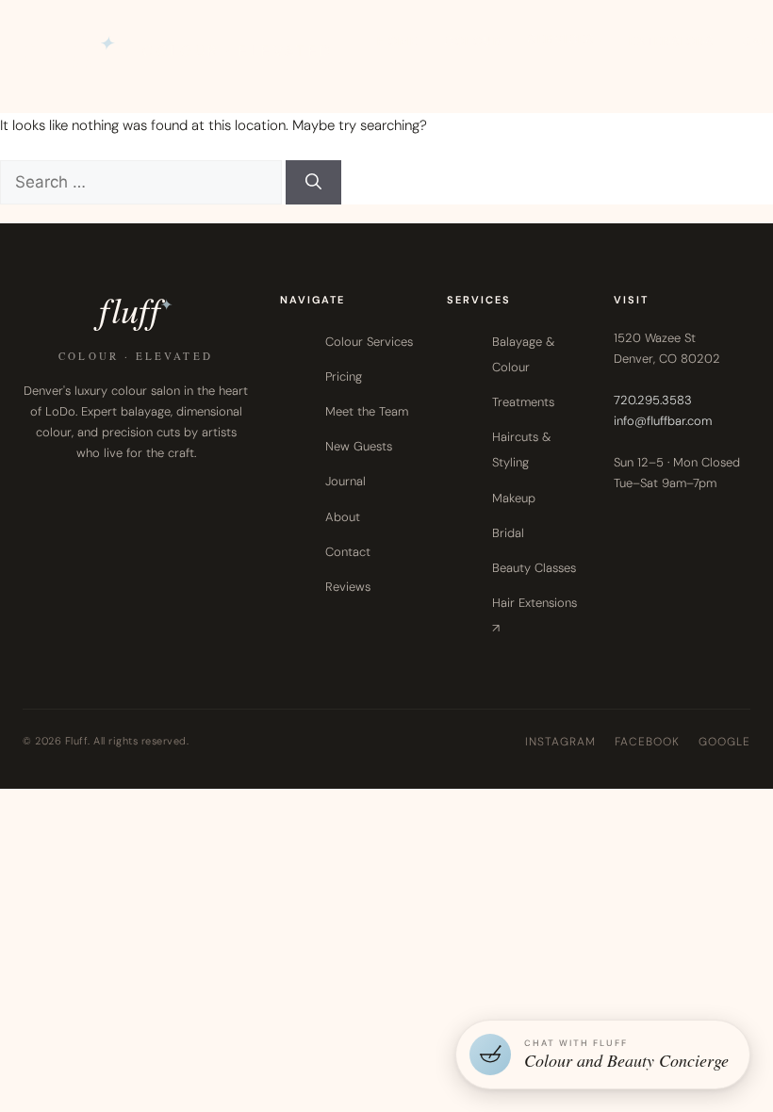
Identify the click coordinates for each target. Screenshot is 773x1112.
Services (561, 39)
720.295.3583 (653, 400)
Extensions (672, 41)
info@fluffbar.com (663, 421)
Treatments (523, 402)
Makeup (513, 498)
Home (397, 41)
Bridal (508, 533)
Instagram (560, 741)
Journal (345, 481)
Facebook (647, 741)
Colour (473, 41)
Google (724, 741)
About (342, 517)
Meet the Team (366, 411)
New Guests (358, 446)
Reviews (347, 587)
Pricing (343, 376)
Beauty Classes (534, 568)
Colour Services (369, 342)
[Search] (313, 182)
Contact (347, 552)
